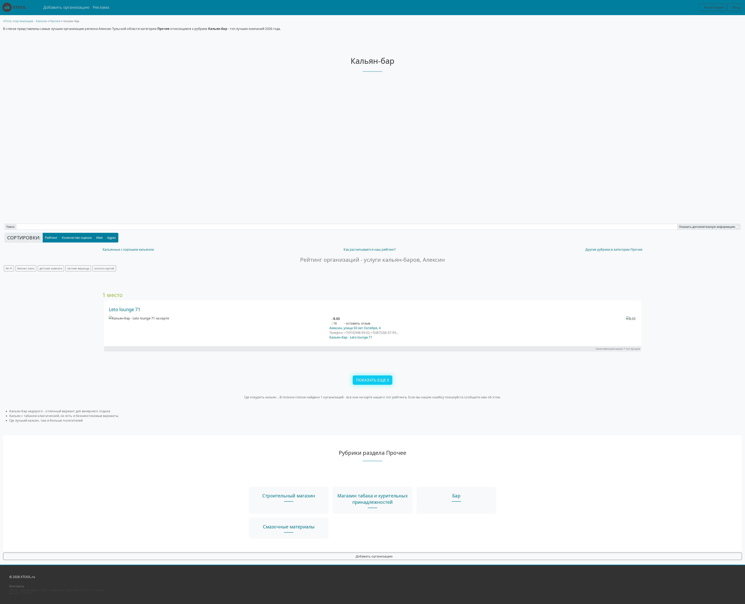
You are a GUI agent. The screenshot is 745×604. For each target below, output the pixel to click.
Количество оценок (77, 238)
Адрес (111, 238)
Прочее (55, 21)
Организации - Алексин (31, 21)
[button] (330, 319)
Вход (736, 7)
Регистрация (713, 7)
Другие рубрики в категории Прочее (613, 249)
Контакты (16, 586)
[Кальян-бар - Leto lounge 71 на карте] (139, 318)
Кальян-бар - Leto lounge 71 (350, 337)
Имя (99, 238)
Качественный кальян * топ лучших (618, 348)
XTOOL (19, 7)
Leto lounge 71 (124, 309)
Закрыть (372, 324)
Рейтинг (51, 238)
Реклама (101, 7)
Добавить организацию (66, 7)
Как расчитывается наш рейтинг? (370, 249)
